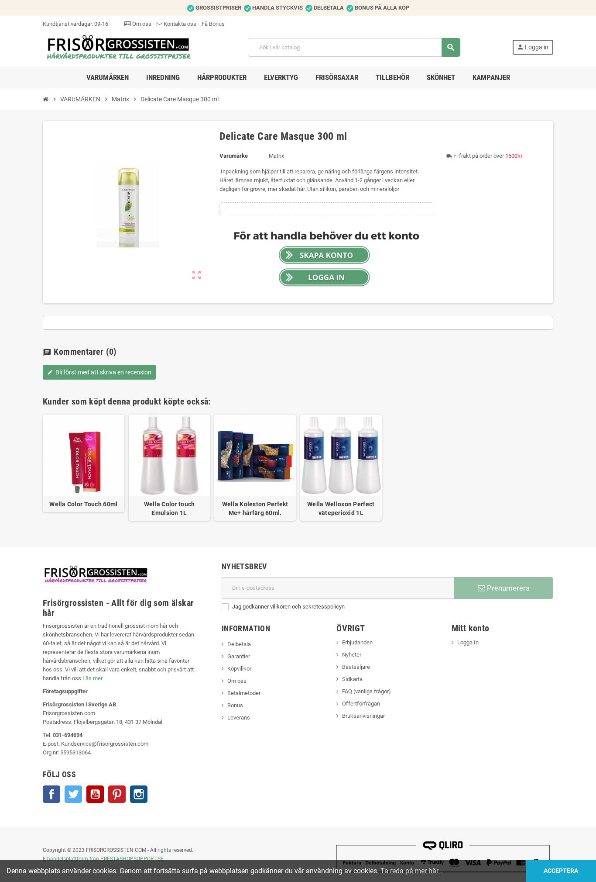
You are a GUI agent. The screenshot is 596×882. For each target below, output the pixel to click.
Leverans (238, 717)
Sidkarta (352, 679)
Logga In (468, 642)
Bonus (235, 705)
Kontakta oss (179, 24)
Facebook (51, 794)
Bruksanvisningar (363, 716)
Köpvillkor (239, 668)
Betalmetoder (243, 693)
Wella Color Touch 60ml (83, 504)
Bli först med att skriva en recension (99, 372)
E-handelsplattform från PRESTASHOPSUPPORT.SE (103, 859)
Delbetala (239, 644)
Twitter (73, 794)
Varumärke (233, 155)
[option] (84, 468)
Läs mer (92, 678)
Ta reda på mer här (410, 871)
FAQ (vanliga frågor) (366, 691)
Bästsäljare (356, 667)
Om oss (141, 24)
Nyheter (351, 654)
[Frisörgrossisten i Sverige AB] (119, 47)
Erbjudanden (357, 642)
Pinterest (117, 794)
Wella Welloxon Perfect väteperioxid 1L (340, 508)
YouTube (95, 794)
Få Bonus (213, 24)
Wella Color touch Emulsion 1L (169, 508)
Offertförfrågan (361, 703)
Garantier (238, 656)
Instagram (138, 794)
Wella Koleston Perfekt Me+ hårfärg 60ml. (255, 508)
